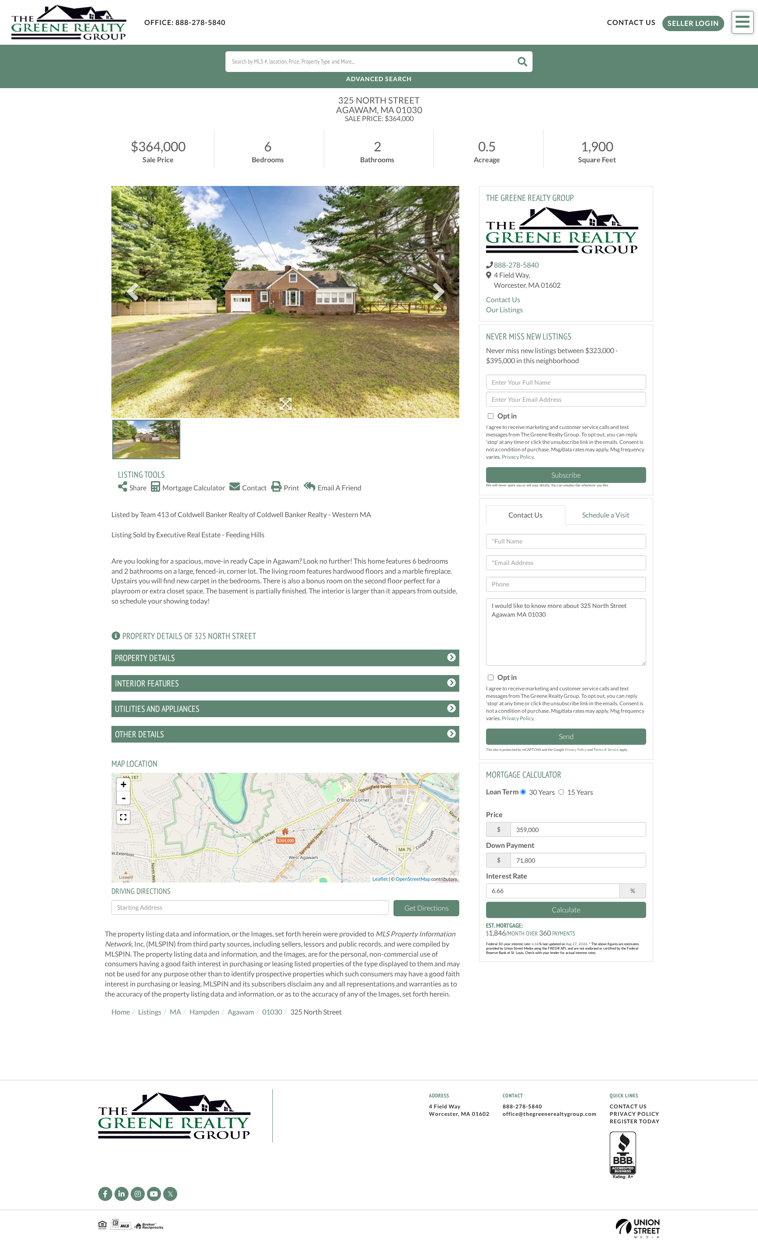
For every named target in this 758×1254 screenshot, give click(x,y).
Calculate (566, 909)
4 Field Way (445, 1106)
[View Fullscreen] (123, 817)
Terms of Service (606, 749)
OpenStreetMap (413, 879)
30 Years (541, 792)
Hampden (204, 1011)
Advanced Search (379, 78)
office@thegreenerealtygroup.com (550, 1114)
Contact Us (631, 22)
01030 (272, 1011)
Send (566, 736)
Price (494, 814)
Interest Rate (506, 876)
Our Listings (504, 309)
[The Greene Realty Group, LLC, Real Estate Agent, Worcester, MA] (623, 1156)
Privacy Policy (517, 457)
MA (175, 1011)
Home (120, 1011)
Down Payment (510, 845)
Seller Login (693, 23)
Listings (149, 1011)
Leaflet (380, 879)
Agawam (241, 1011)
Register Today (635, 1121)
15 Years (579, 792)
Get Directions (426, 908)
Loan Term (502, 791)
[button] (522, 61)
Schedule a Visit (605, 515)
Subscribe (566, 475)
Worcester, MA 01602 (459, 1114)
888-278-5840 (200, 22)
